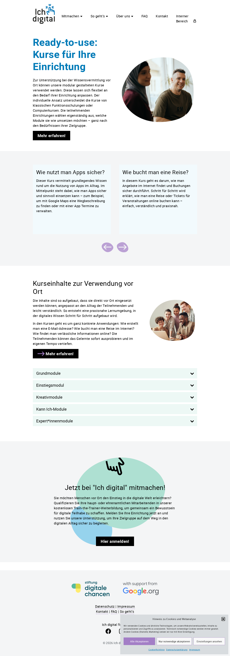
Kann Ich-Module (51, 409)
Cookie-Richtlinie (157, 649)
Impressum (194, 649)
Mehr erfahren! (51, 135)
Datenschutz (105, 606)
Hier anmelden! (115, 541)
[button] (223, 619)
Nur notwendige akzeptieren (174, 641)
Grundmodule (48, 373)
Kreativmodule (49, 397)
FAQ (144, 16)
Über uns (123, 16)
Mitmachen (70, 16)
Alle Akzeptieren (139, 641)
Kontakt (162, 16)
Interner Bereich (182, 18)
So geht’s (98, 16)
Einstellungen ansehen (209, 641)
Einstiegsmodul (50, 385)
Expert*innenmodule (54, 421)
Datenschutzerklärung (177, 649)
